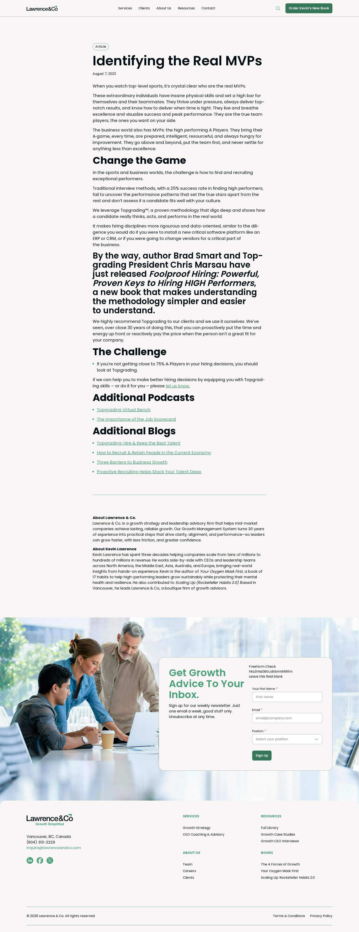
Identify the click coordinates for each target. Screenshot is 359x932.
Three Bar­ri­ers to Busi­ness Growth (132, 462)
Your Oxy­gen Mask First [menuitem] (280, 871)
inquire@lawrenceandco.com (54, 847)
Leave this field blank (266, 676)
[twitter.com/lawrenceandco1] (50, 860)
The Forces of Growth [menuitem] (280, 864)
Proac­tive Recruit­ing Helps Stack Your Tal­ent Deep (149, 472)
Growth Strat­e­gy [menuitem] (196, 827)
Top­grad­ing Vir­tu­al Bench (123, 410)
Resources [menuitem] (186, 8)
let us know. (178, 386)
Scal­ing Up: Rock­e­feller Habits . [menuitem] (288, 877)
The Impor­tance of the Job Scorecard (136, 419)
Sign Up (262, 755)
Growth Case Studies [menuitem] (278, 834)
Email (256, 709)
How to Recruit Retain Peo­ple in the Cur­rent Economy (154, 453)
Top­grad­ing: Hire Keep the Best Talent (138, 443)
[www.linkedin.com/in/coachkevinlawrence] (30, 860)
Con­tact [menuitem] (208, 8)
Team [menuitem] (187, 864)
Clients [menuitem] (144, 8)
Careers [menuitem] (189, 871)
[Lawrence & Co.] (42, 8)
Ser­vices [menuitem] (125, 8)
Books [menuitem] (267, 852)
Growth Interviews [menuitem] (280, 841)
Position (257, 731)
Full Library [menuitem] (269, 827)
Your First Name (263, 688)
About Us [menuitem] (163, 8)
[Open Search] (277, 8)
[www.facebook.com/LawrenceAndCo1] (40, 860)
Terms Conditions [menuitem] (289, 916)
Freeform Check (262, 666)
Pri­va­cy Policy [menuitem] (321, 916)
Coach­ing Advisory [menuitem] (203, 834)
